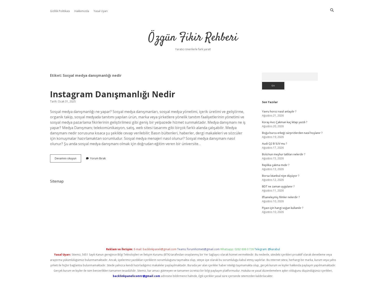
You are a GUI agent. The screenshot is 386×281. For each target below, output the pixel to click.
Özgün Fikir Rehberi (193, 38)
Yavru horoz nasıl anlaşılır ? (279, 111)
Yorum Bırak (98, 158)
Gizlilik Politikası (60, 11)
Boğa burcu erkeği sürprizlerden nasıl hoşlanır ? (292, 133)
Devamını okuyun (68, 159)
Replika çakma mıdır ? (275, 165)
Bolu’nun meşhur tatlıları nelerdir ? (283, 154)
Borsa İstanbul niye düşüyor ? (280, 176)
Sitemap (57, 181)
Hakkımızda (81, 11)
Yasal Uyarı (101, 11)
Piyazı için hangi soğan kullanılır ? (282, 208)
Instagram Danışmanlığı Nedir (112, 94)
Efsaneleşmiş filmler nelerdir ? (281, 197)
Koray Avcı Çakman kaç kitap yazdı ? (284, 122)
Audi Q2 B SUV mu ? (274, 144)
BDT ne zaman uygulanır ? (278, 186)
